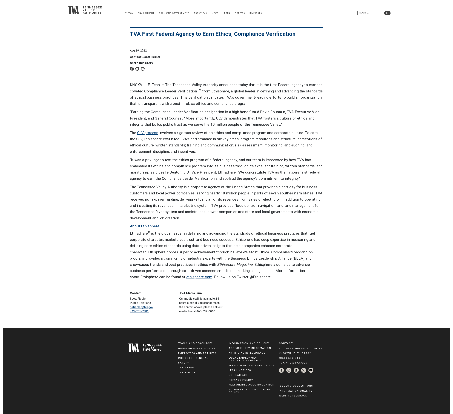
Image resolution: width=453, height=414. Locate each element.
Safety (183, 362)
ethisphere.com (199, 277)
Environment (146, 13)
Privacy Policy (241, 379)
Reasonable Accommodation (252, 384)
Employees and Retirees (197, 353)
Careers (240, 13)
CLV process (147, 133)
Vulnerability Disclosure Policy (249, 391)
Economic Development (174, 13)
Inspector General (193, 357)
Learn (226, 13)
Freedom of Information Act (252, 365)
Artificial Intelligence (247, 352)
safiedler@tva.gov (141, 307)
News (215, 13)
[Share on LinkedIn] (143, 68)
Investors (256, 13)
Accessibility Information (250, 348)
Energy (129, 13)
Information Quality (296, 390)
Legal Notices (240, 370)
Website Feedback (293, 395)
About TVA (200, 13)
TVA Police (187, 372)
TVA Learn (186, 367)
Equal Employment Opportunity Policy (245, 359)
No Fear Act (238, 374)
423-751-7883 (139, 311)
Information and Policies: (250, 343)
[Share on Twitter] (137, 68)
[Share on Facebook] (132, 68)
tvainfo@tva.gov (293, 362)
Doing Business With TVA (198, 348)
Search (387, 13)
